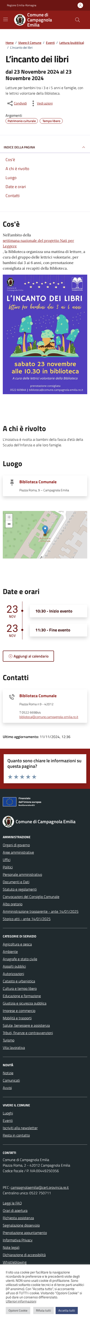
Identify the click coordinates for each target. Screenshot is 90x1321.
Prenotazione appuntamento (25, 1232)
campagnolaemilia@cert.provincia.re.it (40, 1187)
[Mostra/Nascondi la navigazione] (5, 19)
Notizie (8, 1073)
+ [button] (9, 517)
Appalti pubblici (14, 966)
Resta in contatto (16, 1135)
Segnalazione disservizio (21, 1225)
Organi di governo (16, 845)
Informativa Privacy (18, 1240)
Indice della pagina (19, 147)
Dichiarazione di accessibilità (24, 1255)
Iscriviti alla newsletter (20, 1128)
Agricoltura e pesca (17, 944)
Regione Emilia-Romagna (21, 5)
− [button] (9, 524)
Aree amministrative (18, 852)
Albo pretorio (12, 904)
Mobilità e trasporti (17, 1018)
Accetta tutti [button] (66, 1310)
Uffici (6, 859)
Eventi (8, 1120)
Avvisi (7, 1087)
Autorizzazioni (13, 973)
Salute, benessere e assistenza (26, 1025)
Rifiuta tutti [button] (43, 1310)
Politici (8, 867)
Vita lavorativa (14, 1047)
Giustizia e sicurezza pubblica (24, 1003)
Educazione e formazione (22, 996)
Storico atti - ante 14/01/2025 (27, 919)
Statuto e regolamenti (20, 889)
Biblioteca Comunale (38, 481)
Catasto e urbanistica (19, 981)
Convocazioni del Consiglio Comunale (31, 896)
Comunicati (11, 1080)
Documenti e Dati (16, 882)
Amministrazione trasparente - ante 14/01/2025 (40, 911)
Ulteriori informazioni (21, 1301)
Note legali (11, 1247)
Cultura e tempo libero (20, 988)
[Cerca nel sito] (77, 19)
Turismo (8, 1040)
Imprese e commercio (19, 1010)
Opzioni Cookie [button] (18, 1310)
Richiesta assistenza (18, 1218)
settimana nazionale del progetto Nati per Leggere (38, 243)
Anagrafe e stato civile (20, 959)
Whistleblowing (15, 1262)
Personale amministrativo (22, 874)
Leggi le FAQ (12, 1203)
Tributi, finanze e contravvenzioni (28, 1033)
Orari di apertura (15, 1210)
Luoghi (8, 1113)
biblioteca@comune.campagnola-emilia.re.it (48, 717)
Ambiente (10, 951)
